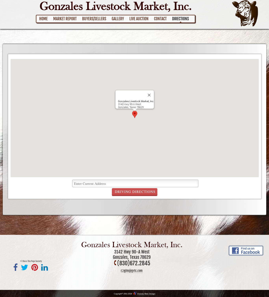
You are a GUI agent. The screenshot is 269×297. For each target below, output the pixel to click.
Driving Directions (135, 191)
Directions (180, 18)
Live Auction (138, 18)
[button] (134, 114)
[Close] (149, 95)
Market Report (65, 18)
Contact (160, 18)
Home (43, 18)
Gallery (118, 18)
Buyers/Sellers (94, 18)
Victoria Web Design (146, 294)
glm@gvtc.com (133, 271)
